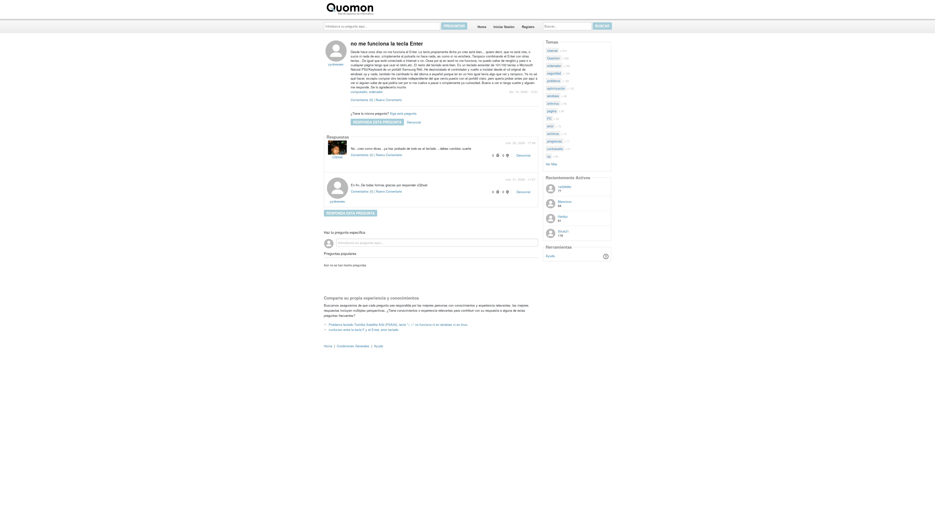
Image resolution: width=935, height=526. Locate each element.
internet (552, 50)
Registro (528, 26)
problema (553, 80)
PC (549, 118)
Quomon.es (390, 8)
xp (549, 156)
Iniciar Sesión (504, 26)
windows (553, 96)
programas (554, 141)
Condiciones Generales (353, 346)
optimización (556, 88)
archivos (553, 133)
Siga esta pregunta (403, 113)
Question (553, 58)
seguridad (554, 73)
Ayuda (550, 256)
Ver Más (551, 164)
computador (359, 91)
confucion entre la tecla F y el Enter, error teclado (363, 329)
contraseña (555, 148)
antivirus (553, 103)
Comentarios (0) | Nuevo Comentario (376, 99)
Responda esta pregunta (377, 122)
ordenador (376, 91)
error (550, 126)
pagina (551, 111)
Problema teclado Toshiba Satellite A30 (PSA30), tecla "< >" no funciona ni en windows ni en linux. (398, 324)
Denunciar (414, 122)
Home (481, 26)
